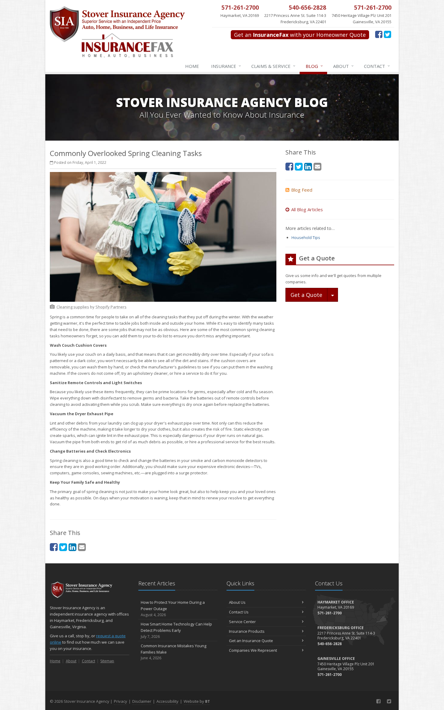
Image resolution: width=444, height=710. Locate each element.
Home (192, 66)
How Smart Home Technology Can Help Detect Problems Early (176, 630)
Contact (377, 66)
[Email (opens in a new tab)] (82, 547)
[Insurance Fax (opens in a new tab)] (139, 48)
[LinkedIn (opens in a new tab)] (72, 547)
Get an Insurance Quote (251, 640)
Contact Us (239, 612)
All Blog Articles (307, 209)
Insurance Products (247, 631)
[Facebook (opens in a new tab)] (378, 34)
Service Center (242, 621)
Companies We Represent (253, 650)
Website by (197, 701)
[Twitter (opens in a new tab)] (387, 34)
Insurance (226, 66)
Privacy (120, 701)
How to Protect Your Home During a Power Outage (173, 608)
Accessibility (167, 701)
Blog (314, 66)
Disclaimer (141, 701)
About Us (237, 602)
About (343, 66)
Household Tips (305, 237)
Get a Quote (306, 294)
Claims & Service (273, 66)
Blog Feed (301, 190)
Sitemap (107, 661)
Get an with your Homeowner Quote (300, 34)
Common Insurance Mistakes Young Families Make (173, 652)
